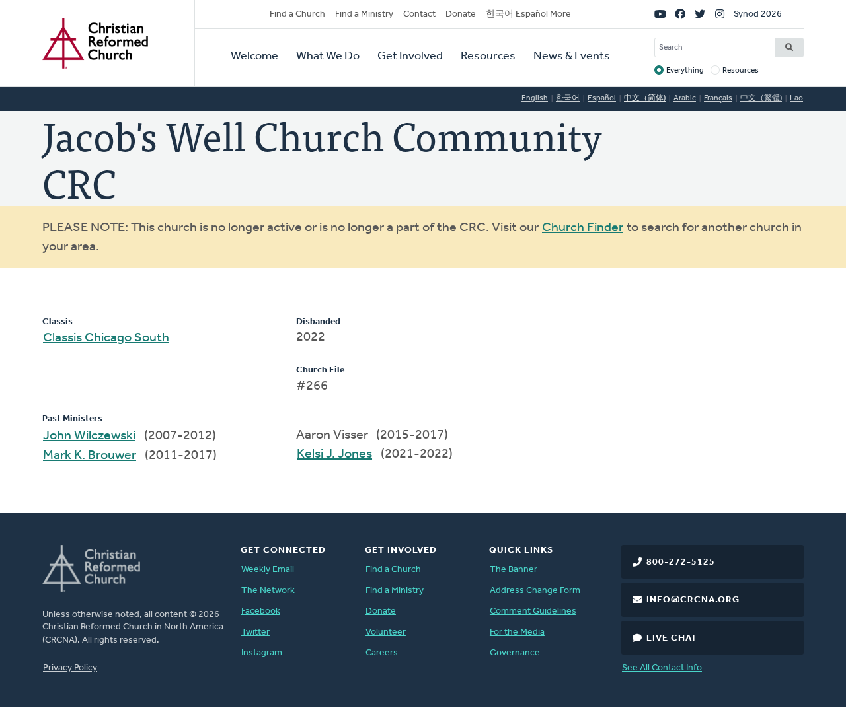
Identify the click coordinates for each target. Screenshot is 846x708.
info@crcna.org (693, 600)
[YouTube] (660, 14)
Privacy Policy (70, 668)
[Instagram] (720, 14)
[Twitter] (700, 14)
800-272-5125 (680, 562)
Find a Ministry (364, 14)
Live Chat (671, 638)
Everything (685, 71)
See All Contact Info (662, 668)
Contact (419, 14)
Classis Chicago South (106, 338)
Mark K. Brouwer (89, 455)
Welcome (254, 57)
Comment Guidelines (533, 611)
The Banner (513, 570)
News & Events (571, 57)
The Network (268, 591)
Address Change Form (535, 591)
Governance (515, 653)
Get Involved (410, 57)
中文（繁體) (761, 98)
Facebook (260, 611)
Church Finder (582, 227)
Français (718, 98)
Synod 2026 (758, 14)
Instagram (261, 653)
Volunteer (385, 632)
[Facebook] (680, 14)
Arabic (684, 98)
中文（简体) (645, 98)
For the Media (517, 632)
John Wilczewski (89, 435)
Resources (488, 57)
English (534, 98)
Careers (381, 653)
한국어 (568, 98)
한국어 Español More (528, 14)
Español (602, 98)
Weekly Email (267, 570)
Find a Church (297, 14)
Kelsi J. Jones (334, 454)
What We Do (328, 57)
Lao (796, 98)
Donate (460, 14)
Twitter (255, 632)
